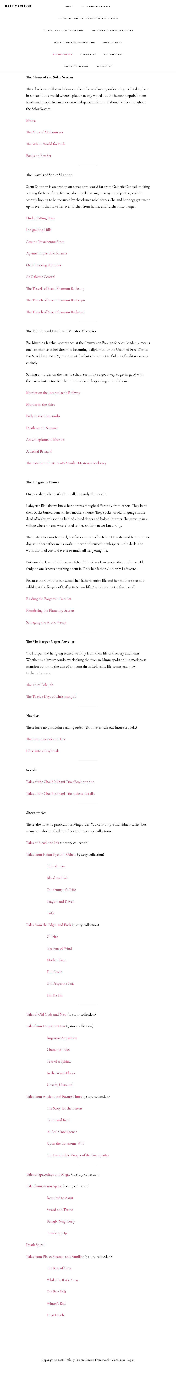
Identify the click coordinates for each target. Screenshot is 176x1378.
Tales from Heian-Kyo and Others (51, 854)
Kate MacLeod (18, 6)
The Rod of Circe (59, 1268)
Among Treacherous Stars (45, 241)
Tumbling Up (57, 1233)
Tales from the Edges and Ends (48, 925)
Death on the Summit (42, 428)
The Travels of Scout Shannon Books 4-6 (55, 300)
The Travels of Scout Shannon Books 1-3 (55, 288)
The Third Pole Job (39, 685)
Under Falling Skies (40, 218)
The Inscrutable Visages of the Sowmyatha (78, 1155)
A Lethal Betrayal (39, 451)
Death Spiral (35, 1245)
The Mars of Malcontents (44, 132)
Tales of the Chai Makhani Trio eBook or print (60, 782)
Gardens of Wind (59, 948)
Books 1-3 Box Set (38, 155)
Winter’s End (56, 1303)
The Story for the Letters (64, 1108)
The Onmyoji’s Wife (61, 889)
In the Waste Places (61, 1073)
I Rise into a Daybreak (42, 751)
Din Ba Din (55, 995)
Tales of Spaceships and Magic (48, 1174)
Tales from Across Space (44, 1186)
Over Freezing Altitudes (43, 265)
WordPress (118, 1360)
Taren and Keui (58, 1120)
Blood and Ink (57, 878)
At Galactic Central (40, 277)
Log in (131, 1360)
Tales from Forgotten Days (45, 1026)
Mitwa (31, 120)
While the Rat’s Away (63, 1280)
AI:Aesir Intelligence (62, 1132)
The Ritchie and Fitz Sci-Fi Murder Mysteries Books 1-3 (66, 463)
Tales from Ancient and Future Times (54, 1096)
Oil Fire (52, 936)
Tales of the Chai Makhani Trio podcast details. (60, 793)
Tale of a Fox (56, 866)
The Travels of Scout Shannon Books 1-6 (55, 312)
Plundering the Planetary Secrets (50, 610)
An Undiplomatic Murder (45, 439)
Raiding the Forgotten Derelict (48, 599)
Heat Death (55, 1315)
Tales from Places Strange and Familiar (55, 1256)
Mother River (57, 960)
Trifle (51, 913)
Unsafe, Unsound (60, 1085)
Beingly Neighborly (61, 1221)
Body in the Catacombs (43, 416)
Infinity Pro (72, 1360)
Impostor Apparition (62, 1038)
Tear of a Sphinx (59, 1061)
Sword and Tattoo (60, 1209)
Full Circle (54, 972)
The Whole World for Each (45, 144)
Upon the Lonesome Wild (65, 1143)
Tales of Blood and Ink (42, 842)
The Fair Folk (56, 1291)
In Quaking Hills (38, 230)
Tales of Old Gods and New (46, 1014)
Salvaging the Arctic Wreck (46, 622)
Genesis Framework (97, 1360)
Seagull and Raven (60, 901)
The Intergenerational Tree (46, 739)
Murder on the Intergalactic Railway (53, 392)
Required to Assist (60, 1198)
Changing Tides (58, 1049)
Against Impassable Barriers (46, 253)
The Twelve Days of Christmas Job (51, 696)
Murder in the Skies (40, 404)
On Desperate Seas (60, 983)
